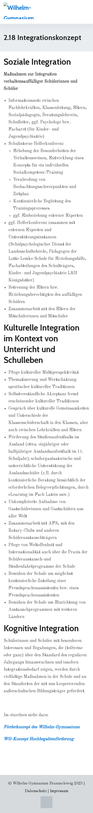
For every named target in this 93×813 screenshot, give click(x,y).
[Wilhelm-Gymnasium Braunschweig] (26, 10)
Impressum (59, 791)
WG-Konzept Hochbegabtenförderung (39, 739)
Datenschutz (36, 791)
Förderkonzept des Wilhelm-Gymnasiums (42, 727)
